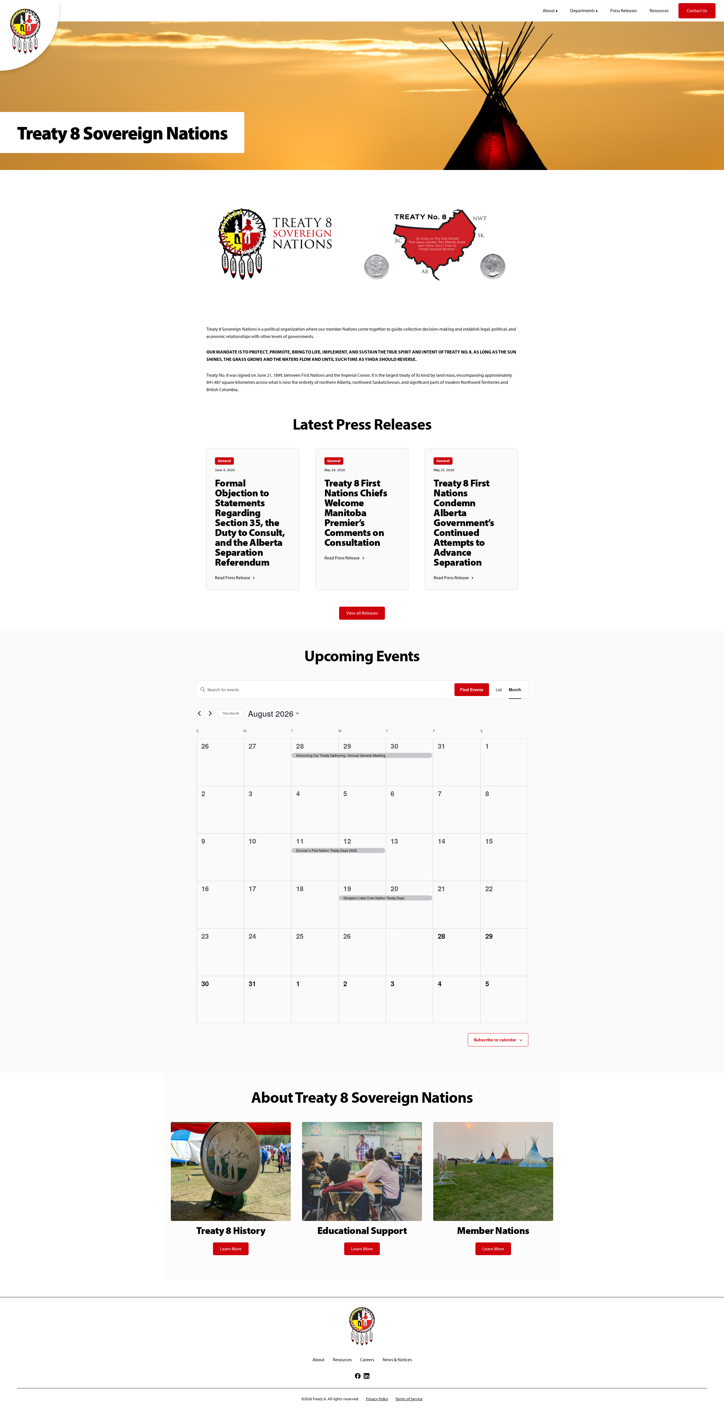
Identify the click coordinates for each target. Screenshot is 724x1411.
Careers (367, 1359)
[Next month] (210, 713)
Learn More (231, 1248)
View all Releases (362, 613)
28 (300, 746)
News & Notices (397, 1359)
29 (347, 746)
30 (395, 746)
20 (395, 888)
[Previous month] (199, 713)
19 (347, 888)
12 (347, 841)
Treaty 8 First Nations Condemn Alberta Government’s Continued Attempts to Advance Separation (464, 522)
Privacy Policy (377, 1399)
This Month (230, 713)
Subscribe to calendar (495, 1039)
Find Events (471, 689)
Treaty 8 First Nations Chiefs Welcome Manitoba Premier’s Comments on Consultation (355, 512)
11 (300, 841)
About (318, 1359)
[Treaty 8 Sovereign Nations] (29, 31)
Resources (342, 1359)
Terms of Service (409, 1399)
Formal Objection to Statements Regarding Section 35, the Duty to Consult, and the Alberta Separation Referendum (250, 522)
